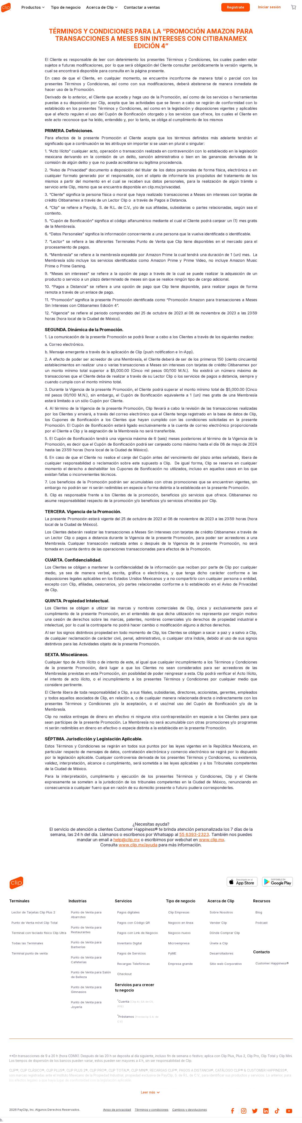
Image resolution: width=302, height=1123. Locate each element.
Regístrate (235, 7)
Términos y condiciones (151, 1109)
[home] (6, 7)
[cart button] (293, 7)
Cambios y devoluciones (189, 1109)
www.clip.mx (211, 839)
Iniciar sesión (269, 7)
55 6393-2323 (194, 834)
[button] (31, 7)
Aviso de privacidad (117, 1109)
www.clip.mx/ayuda (138, 844)
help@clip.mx (126, 839)
